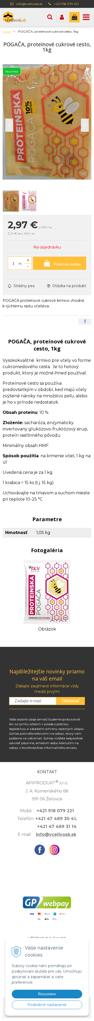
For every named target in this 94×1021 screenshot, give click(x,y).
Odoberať (70, 701)
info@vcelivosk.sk (29, 4)
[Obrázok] (47, 591)
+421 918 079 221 (66, 4)
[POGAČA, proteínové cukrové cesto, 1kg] (47, 122)
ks (20, 263)
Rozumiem (47, 994)
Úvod (6, 31)
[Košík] (74, 17)
